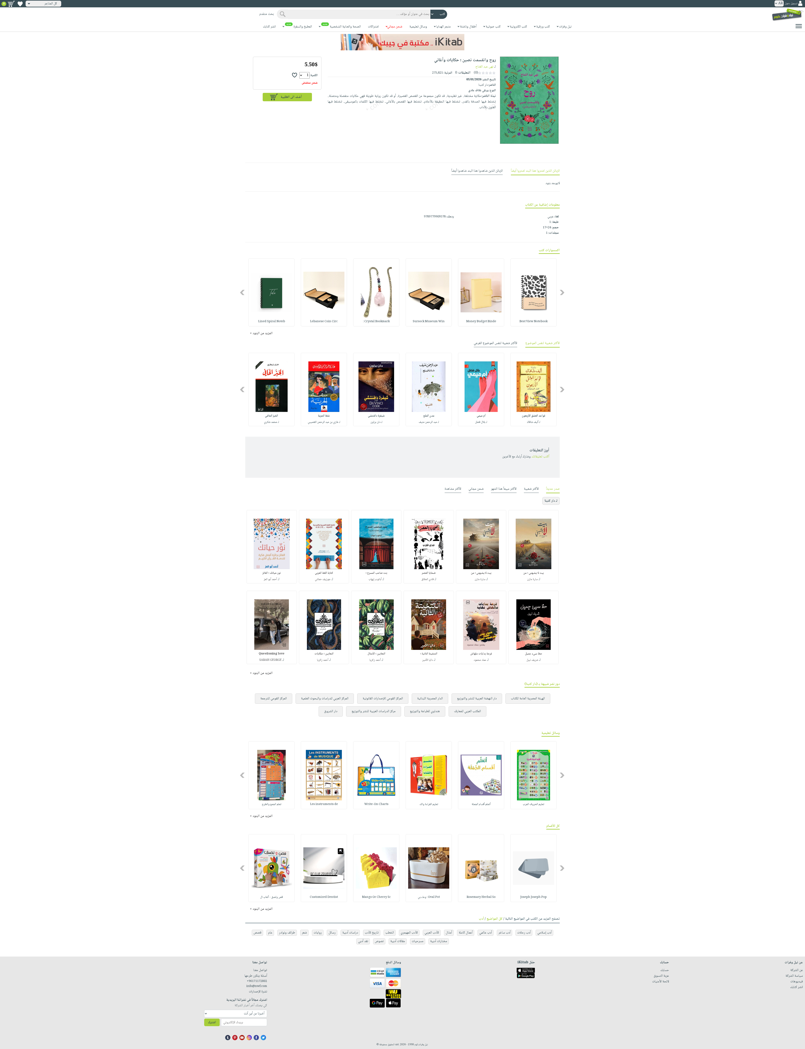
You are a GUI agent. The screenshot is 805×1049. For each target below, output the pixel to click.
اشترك (212, 1022)
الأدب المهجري (409, 933)
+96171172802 (257, 981)
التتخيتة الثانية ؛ (428, 653)
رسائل (332, 933)
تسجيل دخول (791, 3)
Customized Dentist (324, 897)
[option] (533, 292)
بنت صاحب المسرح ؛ (376, 573)
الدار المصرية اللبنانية (430, 698)
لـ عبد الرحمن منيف (429, 422)
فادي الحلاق (427, 579)
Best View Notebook (533, 321)
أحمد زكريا (375, 660)
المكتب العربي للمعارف (467, 711)
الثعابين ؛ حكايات (324, 653)
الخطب (389, 933)
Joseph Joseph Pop (533, 897)
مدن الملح (428, 415)
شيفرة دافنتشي (376, 415)
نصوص (379, 941)
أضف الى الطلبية (291, 97)
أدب (481, 919)
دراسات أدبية (350, 933)
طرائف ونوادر (287, 933)
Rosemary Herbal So (481, 897)
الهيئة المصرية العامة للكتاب (528, 698)
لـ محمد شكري (271, 422)
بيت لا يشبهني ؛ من (533, 573)
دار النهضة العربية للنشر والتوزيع (477, 698)
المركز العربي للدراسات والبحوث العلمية (324, 698)
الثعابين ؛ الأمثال (376, 653)
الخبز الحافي (271, 415)
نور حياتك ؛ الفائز (271, 573)
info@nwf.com (256, 986)
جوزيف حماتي (323, 579)
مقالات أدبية (397, 941)
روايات (318, 933)
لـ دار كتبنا (551, 501)
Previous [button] (562, 292)
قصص (257, 933)
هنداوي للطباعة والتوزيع (425, 711)
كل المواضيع (494, 919)
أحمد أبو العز (270, 579)
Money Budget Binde (481, 321)
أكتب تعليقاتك (540, 457)
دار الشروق (330, 711)
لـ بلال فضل (481, 422)
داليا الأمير (427, 660)
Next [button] (242, 292)
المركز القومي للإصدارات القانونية (383, 698)
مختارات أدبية (438, 941)
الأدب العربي (432, 933)
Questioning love (271, 653)
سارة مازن (532, 579)
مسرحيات (417, 941)
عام (270, 933)
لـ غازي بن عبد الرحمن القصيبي (324, 422)
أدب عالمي (485, 933)
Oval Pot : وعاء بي (429, 897)
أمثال (449, 933)
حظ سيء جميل (533, 653)
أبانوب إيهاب (375, 579)
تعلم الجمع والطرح (271, 804)
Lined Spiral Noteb (271, 321)
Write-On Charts (376, 804)
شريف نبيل (532, 660)
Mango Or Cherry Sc (376, 897)
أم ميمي (481, 415)
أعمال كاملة (466, 933)
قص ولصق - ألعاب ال (271, 897)
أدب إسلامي (544, 933)
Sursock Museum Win (429, 321)
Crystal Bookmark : (376, 321)
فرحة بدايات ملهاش (481, 653)
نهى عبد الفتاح (484, 67)
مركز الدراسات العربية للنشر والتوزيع (374, 711)
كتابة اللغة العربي (324, 573)
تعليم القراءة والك (428, 804)
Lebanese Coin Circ (324, 321)
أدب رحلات (524, 933)
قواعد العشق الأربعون (533, 415)
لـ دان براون (376, 422)
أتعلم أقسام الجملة (481, 804)
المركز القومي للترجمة (273, 698)
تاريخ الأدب (372, 933)
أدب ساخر (504, 933)
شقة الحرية (324, 415)
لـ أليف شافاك (533, 422)
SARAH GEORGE (270, 660)
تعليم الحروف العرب (533, 804)
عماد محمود (480, 660)
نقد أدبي (363, 941)
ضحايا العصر (429, 573)
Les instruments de (324, 804)
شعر (304, 933)
